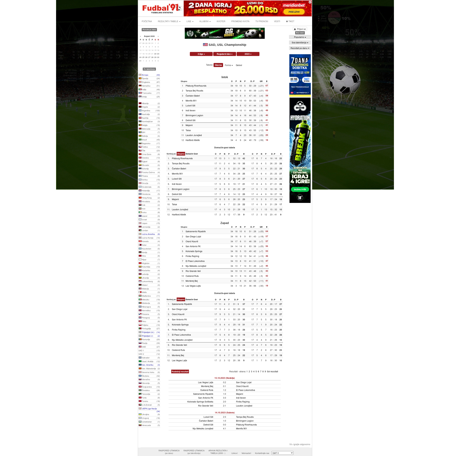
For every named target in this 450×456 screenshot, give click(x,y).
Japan (151, 223)
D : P (252, 81)
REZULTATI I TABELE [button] (168, 21)
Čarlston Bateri (193, 95)
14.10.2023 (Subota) (225, 412)
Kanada (151, 241)
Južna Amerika (151, 234)
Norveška (151, 310)
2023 (247, 53)
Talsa (188, 130)
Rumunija (151, 339)
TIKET (291, 21)
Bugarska (151, 143)
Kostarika (151, 270)
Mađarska (151, 295)
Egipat (151, 161)
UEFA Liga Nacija (151, 409)
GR (261, 81)
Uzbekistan (151, 421)
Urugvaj (151, 418)
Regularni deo (224, 53)
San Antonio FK (193, 246)
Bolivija (151, 135)
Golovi (239, 65)
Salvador (151, 357)
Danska (151, 157)
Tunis (151, 397)
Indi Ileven (190, 110)
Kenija (151, 252)
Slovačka (151, 379)
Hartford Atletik (193, 139)
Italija (151, 89)
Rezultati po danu (299, 48)
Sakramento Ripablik (196, 231)
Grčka (151, 179)
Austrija (151, 117)
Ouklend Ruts (192, 275)
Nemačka (151, 85)
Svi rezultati (272, 371)
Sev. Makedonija (151, 368)
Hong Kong (151, 197)
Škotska (151, 375)
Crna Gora (151, 154)
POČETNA (147, 21)
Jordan (151, 230)
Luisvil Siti (190, 105)
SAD (151, 346)
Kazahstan (151, 248)
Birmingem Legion (194, 115)
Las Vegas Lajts (193, 285)
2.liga (201, 53)
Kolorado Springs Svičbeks (200, 401)
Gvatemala (151, 186)
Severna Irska (151, 372)
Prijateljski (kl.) (151, 332)
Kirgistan (151, 263)
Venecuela (151, 425)
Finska (151, 175)
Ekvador (151, 165)
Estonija (151, 168)
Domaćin (189, 154)
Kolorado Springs (194, 251)
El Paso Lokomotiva (195, 260)
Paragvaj (151, 317)
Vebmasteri (246, 453)
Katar (151, 244)
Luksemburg (151, 281)
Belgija (151, 125)
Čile (151, 150)
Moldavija (151, 303)
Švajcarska (151, 386)
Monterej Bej (192, 280)
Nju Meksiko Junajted (196, 265)
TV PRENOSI (261, 21)
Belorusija (151, 128)
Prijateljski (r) (151, 335)
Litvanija (151, 277)
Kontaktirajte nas (262, 453)
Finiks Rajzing (192, 256)
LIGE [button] (189, 21)
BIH (151, 132)
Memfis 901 (191, 100)
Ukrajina (151, 414)
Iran (151, 208)
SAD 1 (149, 350)
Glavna (218, 65)
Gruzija (151, 183)
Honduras (151, 194)
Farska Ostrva (151, 172)
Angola (151, 106)
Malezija (151, 288)
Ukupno (181, 153)
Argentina (151, 110)
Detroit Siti (190, 120)
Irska (151, 212)
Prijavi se (301, 28)
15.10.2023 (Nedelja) (224, 377)
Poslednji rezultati (180, 371)
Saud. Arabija (151, 361)
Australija (151, 114)
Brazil (151, 139)
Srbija (151, 96)
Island (151, 215)
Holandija (151, 190)
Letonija (151, 274)
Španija (151, 78)
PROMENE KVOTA (240, 21)
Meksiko (151, 299)
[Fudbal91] (161, 7)
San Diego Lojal (193, 236)
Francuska (151, 92)
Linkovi (234, 453)
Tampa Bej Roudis (194, 90)
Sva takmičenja (299, 42)
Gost (196, 154)
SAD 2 (149, 353)
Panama (151, 314)
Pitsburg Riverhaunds (196, 85)
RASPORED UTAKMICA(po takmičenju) (194, 452)
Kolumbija (151, 266)
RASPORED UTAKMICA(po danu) (169, 452)
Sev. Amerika (151, 364)
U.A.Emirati (151, 404)
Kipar (151, 259)
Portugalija (151, 328)
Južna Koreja (151, 237)
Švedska (151, 390)
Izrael (151, 219)
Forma (228, 65)
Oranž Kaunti (192, 241)
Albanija (151, 103)
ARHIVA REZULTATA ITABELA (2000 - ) (217, 452)
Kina (151, 255)
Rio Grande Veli (193, 270)
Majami (189, 125)
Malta (151, 292)
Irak (151, 204)
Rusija (151, 343)
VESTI (277, 21)
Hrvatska (151, 201)
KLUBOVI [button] (204, 21)
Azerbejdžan (151, 121)
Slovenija (151, 383)
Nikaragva (151, 306)
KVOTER (221, 21)
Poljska (151, 324)
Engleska (151, 82)
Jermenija (151, 226)
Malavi (151, 284)
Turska (151, 401)
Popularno (299, 36)
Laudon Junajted (194, 135)
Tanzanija (151, 393)
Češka (151, 146)
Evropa (151, 74)
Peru (151, 321)
